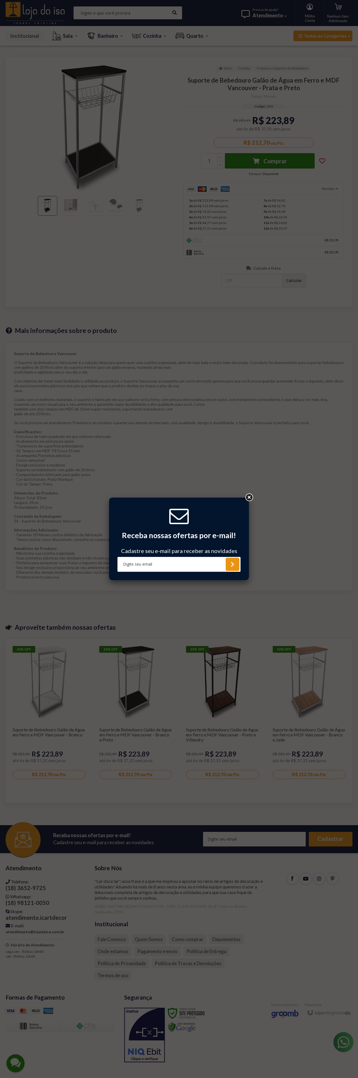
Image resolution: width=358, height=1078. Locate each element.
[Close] (249, 498)
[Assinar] (232, 564)
